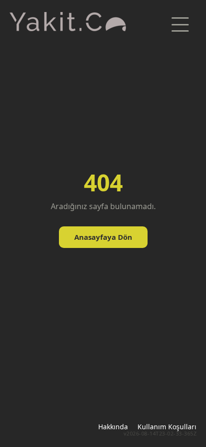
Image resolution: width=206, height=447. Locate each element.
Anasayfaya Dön (103, 237)
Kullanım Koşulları (166, 426)
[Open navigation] (180, 24)
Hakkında (113, 426)
